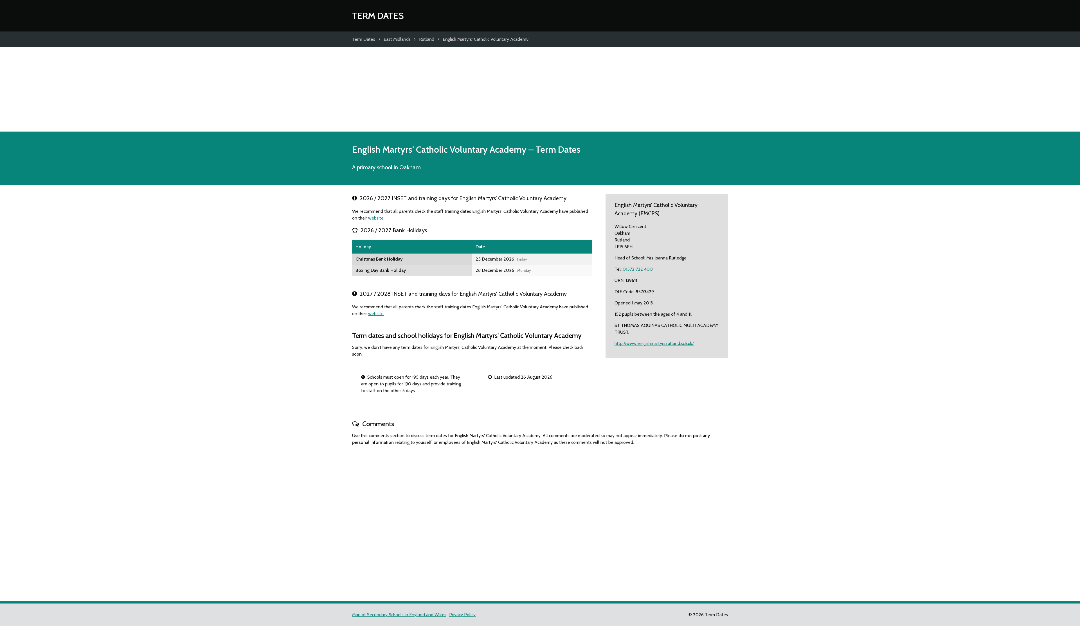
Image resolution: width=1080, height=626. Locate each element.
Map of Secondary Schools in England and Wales (399, 614)
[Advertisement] (540, 89)
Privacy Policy (462, 614)
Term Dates (378, 15)
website (376, 218)
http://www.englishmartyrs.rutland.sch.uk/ (654, 343)
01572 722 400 (638, 269)
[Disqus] (540, 520)
